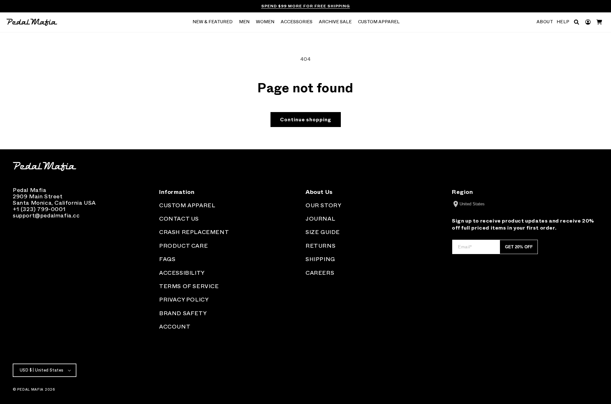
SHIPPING (320, 259)
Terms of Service (189, 286)
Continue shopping (305, 120)
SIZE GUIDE (323, 232)
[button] (212, 22)
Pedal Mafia (30, 389)
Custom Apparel (187, 205)
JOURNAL (320, 218)
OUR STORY (323, 205)
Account (174, 326)
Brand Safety (183, 313)
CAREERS (320, 272)
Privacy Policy (183, 299)
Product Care (183, 245)
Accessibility (182, 272)
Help (563, 22)
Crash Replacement (194, 232)
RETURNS (320, 245)
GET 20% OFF (519, 247)
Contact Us (179, 218)
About (545, 22)
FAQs (167, 259)
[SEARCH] (576, 22)
